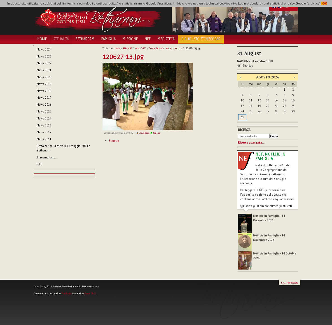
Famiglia (108, 39)
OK (324, 3)
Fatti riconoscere (289, 282)
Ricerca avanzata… (251, 142)
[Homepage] (97, 18)
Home (42, 39)
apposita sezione (254, 195)
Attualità (61, 39)
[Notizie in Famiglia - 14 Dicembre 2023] (245, 223)
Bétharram (84, 39)
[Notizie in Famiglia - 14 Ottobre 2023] (245, 260)
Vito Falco (66, 293)
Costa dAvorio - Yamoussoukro (165, 48)
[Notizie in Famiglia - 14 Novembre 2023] (245, 242)
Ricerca (244, 129)
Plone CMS (90, 293)
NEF (148, 39)
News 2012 (140, 48)
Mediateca (166, 39)
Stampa (114, 141)
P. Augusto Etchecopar (200, 39)
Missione (130, 39)
